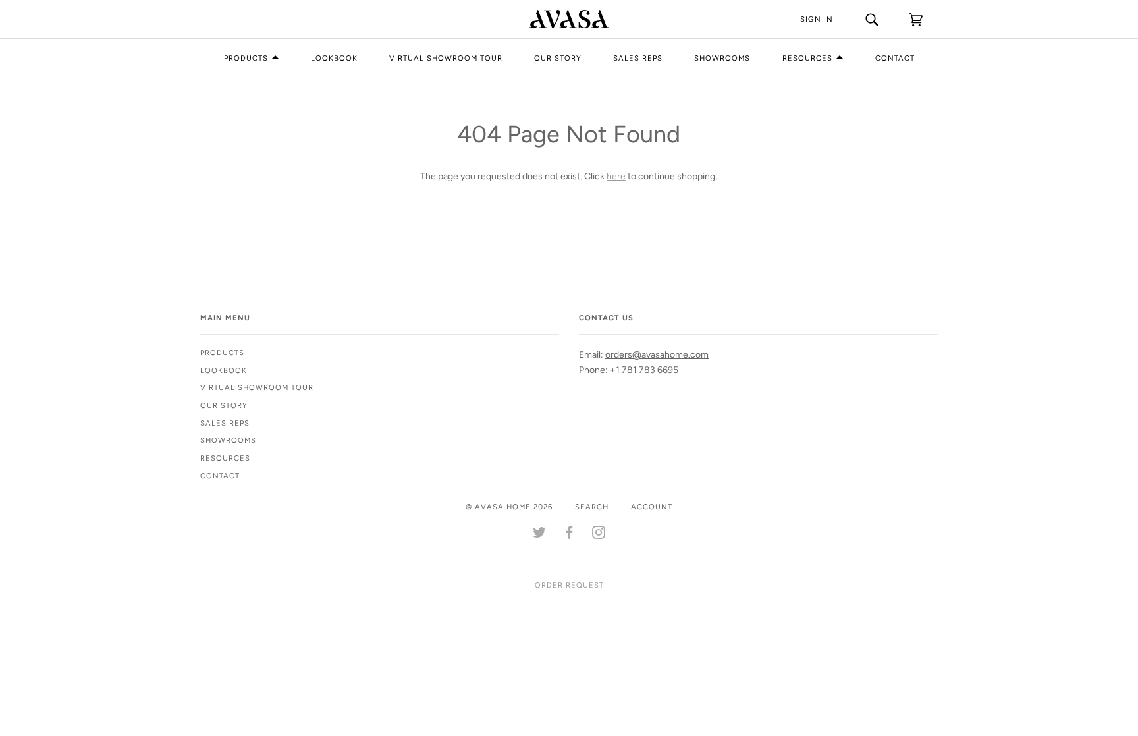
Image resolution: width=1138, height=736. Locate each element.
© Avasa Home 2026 (509, 506)
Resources (807, 58)
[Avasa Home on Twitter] (540, 535)
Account (651, 506)
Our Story (558, 58)
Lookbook (334, 58)
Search (592, 506)
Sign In (816, 19)
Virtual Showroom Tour (445, 58)
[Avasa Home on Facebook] (569, 535)
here (616, 176)
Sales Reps (638, 58)
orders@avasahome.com (657, 354)
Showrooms (722, 58)
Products (246, 58)
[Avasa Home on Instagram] (599, 535)
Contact (895, 58)
